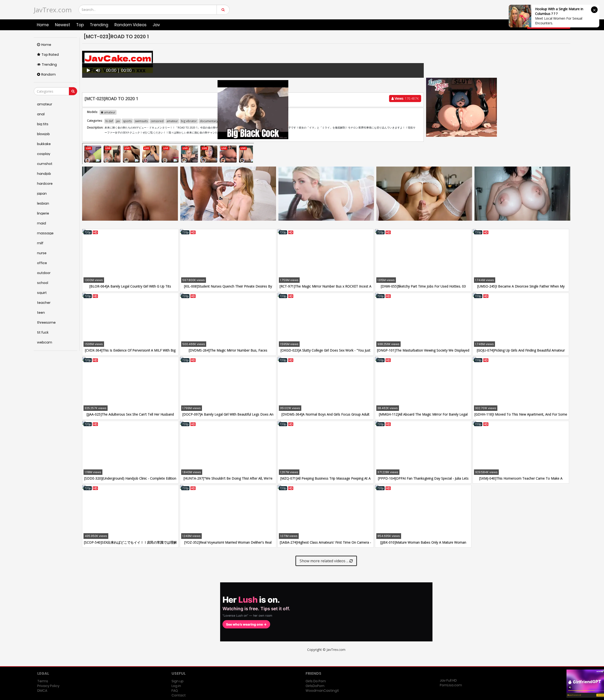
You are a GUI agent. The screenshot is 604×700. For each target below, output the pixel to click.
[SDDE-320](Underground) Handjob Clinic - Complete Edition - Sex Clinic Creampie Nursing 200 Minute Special (130, 480)
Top (80, 25)
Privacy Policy (48, 685)
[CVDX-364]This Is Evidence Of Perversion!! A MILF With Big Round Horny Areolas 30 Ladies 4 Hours (130, 352)
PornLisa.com (451, 685)
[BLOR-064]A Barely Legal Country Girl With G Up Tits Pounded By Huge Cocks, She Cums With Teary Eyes (130, 288)
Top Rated (50, 54)
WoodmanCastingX (322, 690)
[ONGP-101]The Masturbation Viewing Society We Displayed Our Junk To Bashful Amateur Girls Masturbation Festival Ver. (423, 352)
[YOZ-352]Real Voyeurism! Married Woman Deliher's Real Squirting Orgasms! (228, 544)
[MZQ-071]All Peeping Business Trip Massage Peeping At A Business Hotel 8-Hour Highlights (325, 480)
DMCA (42, 690)
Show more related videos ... (324, 560)
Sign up (178, 681)
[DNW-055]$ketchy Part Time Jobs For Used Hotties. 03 (423, 286)
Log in (176, 685)
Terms (42, 681)
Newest (62, 25)
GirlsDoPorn (315, 685)
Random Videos (130, 25)
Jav (156, 25)
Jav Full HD (448, 680)
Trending (99, 25)
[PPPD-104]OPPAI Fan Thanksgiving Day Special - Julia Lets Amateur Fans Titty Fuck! (423, 480)
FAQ (175, 690)
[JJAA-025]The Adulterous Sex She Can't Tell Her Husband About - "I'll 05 (130, 416)
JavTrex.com (53, 9)
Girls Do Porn (316, 681)
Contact (179, 695)
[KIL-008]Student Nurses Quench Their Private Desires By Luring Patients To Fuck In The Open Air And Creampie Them (228, 288)
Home (43, 25)
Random (48, 74)
